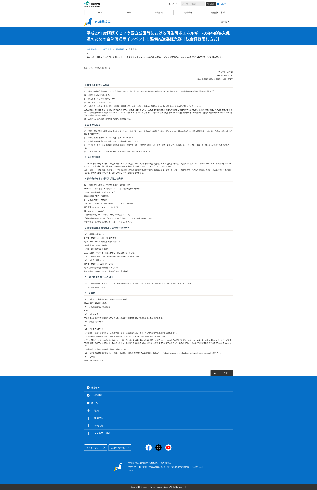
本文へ (171, 3)
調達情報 (120, 49)
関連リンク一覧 (118, 447)
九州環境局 (106, 49)
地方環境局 (92, 49)
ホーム (99, 12)
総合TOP (225, 21)
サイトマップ (93, 447)
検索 (212, 3)
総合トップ (96, 387)
